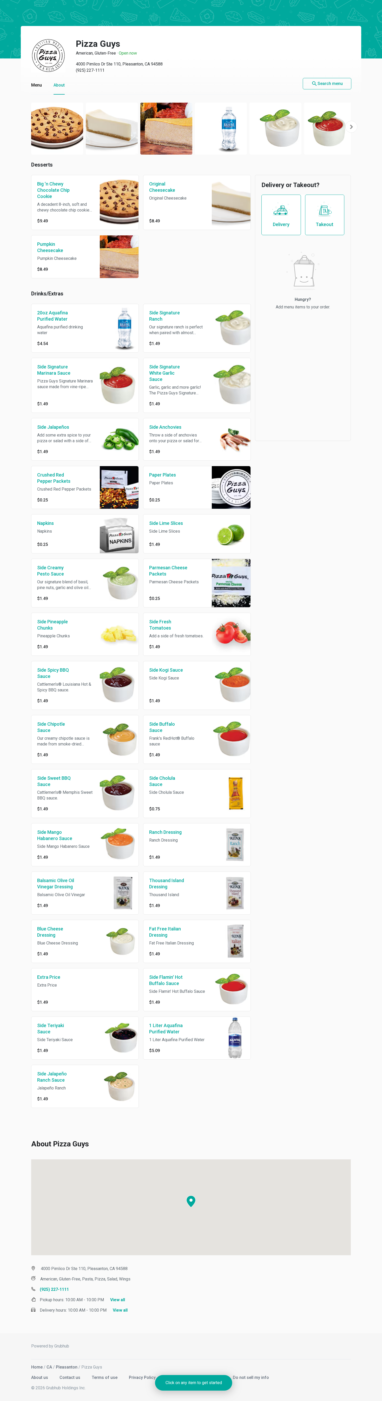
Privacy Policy (143, 1377)
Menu (36, 85)
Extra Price (48, 977)
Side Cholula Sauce (162, 781)
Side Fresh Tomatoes (160, 625)
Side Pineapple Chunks (52, 625)
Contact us (70, 1377)
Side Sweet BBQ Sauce (54, 781)
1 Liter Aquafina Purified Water (166, 1028)
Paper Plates (162, 475)
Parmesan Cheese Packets (168, 571)
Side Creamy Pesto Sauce (50, 571)
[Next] (351, 127)
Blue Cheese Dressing (50, 932)
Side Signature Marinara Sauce (53, 370)
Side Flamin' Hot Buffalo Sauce (166, 980)
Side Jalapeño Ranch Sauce (52, 1077)
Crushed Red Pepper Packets (53, 478)
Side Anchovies (165, 427)
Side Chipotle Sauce (51, 727)
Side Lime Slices (166, 523)
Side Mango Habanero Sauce (54, 835)
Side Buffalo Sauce (162, 727)
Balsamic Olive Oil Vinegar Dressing (55, 883)
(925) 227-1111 (90, 70)
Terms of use (105, 1377)
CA (49, 1367)
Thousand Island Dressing (166, 883)
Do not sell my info (251, 1377)
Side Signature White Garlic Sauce (164, 373)
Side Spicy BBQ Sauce (53, 673)
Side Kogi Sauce (166, 670)
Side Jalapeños (53, 427)
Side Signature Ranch (164, 316)
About (59, 85)
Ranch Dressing (165, 832)
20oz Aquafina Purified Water (52, 316)
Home (37, 1367)
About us (40, 1377)
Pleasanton (66, 1367)
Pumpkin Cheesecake (50, 247)
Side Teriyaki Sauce (50, 1028)
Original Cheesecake (162, 187)
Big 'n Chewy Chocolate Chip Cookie (53, 190)
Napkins (45, 523)
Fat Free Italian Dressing (165, 932)
